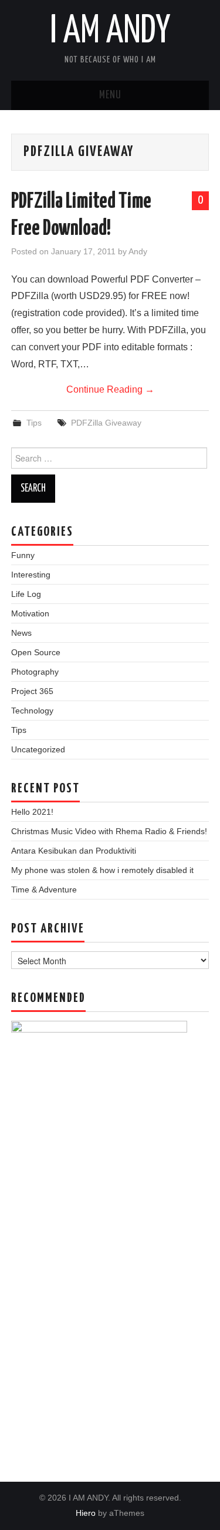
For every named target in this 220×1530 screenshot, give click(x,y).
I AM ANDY (110, 32)
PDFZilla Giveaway (106, 422)
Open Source (35, 652)
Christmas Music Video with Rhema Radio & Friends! (109, 831)
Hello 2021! (32, 812)
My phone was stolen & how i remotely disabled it (102, 870)
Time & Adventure (44, 889)
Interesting (30, 574)
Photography (35, 671)
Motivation (30, 613)
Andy (137, 251)
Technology (32, 710)
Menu (110, 95)
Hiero (86, 1513)
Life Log (26, 594)
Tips (34, 422)
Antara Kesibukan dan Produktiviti (73, 850)
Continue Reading (110, 389)
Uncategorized (38, 749)
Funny (23, 555)
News (21, 633)
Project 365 (32, 691)
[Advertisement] (110, 1314)
